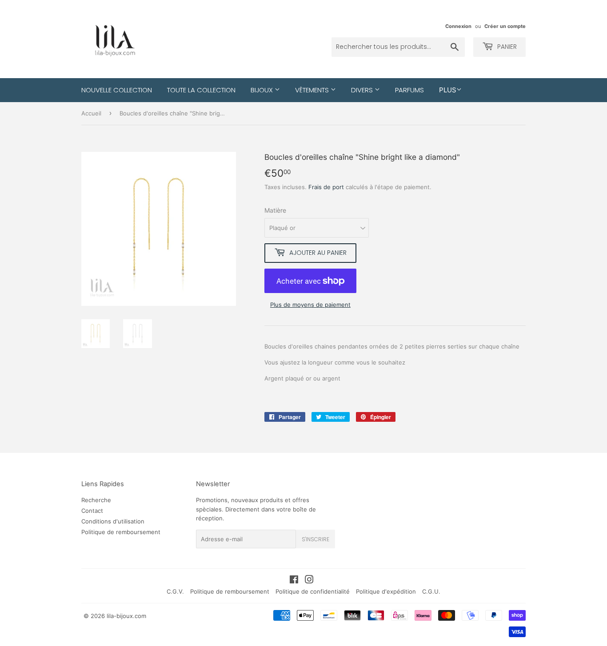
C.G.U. (431, 591)
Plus (447, 90)
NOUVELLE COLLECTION (116, 90)
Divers (363, 90)
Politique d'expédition (386, 591)
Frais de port (326, 186)
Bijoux (263, 90)
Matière (275, 210)
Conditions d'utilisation (112, 521)
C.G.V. (175, 591)
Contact (92, 510)
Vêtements (313, 90)
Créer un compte (505, 26)
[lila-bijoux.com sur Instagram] (309, 580)
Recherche (96, 499)
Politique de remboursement (120, 531)
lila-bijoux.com (126, 615)
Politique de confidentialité (313, 591)
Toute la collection (201, 90)
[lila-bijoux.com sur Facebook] (294, 580)
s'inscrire (315, 539)
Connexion (458, 26)
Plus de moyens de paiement (310, 304)
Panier (506, 46)
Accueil (91, 113)
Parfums (409, 90)
